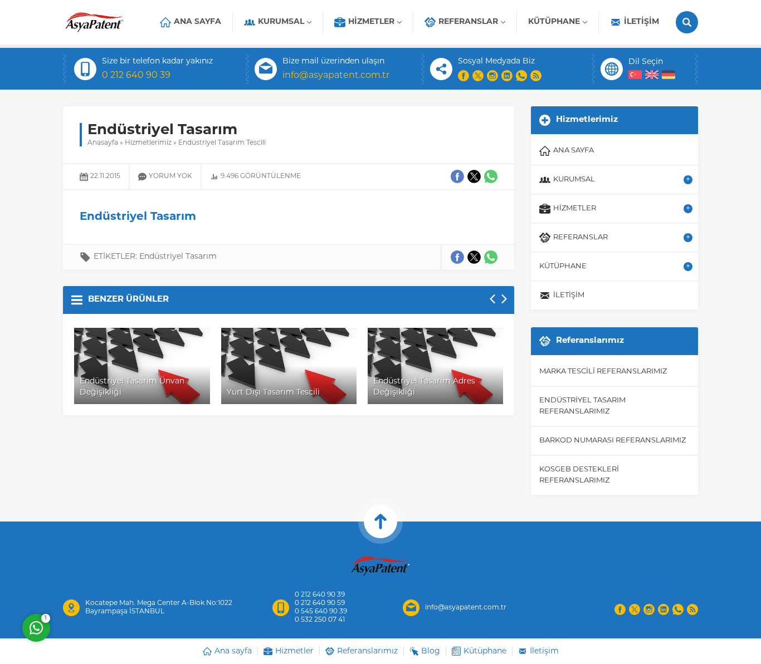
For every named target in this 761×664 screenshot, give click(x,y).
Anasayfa (102, 143)
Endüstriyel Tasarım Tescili (222, 143)
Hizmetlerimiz (148, 143)
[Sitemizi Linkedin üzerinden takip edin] (507, 75)
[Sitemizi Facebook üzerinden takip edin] (463, 75)
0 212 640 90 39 (136, 75)
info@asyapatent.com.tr (335, 75)
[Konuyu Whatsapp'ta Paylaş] (490, 257)
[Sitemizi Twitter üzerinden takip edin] (478, 75)
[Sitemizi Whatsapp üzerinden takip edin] (521, 75)
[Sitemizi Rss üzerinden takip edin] (536, 75)
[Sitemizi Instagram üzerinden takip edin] (492, 75)
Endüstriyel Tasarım (178, 257)
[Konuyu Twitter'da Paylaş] (474, 257)
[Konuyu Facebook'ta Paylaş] (457, 257)
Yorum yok (170, 176)
